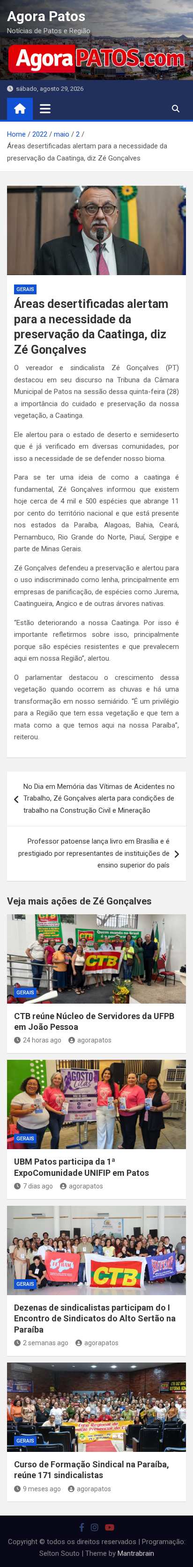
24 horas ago (42, 1040)
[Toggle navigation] (45, 108)
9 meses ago (42, 1489)
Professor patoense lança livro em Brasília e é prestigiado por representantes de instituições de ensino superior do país (94, 853)
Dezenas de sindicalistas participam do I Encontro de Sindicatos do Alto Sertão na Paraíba (95, 1318)
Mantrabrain (136, 1553)
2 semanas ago (45, 1343)
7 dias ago (38, 1186)
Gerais (25, 289)
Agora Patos (46, 16)
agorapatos (94, 1040)
